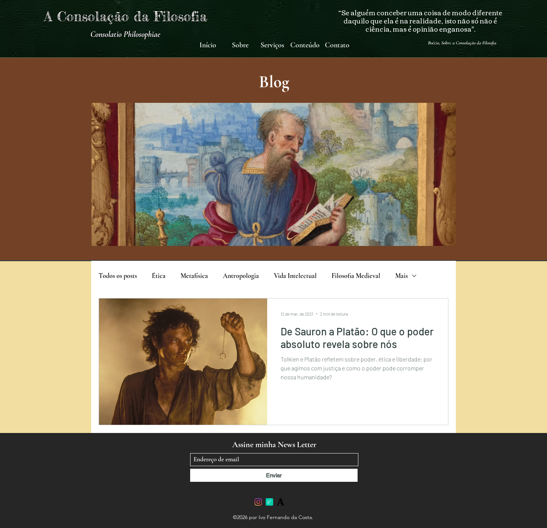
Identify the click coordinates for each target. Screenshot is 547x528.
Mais (401, 276)
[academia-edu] (280, 502)
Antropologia (241, 276)
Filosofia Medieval (356, 276)
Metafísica (194, 276)
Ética (159, 276)
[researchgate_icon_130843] (269, 502)
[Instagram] (258, 502)
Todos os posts (118, 276)
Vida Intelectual (295, 276)
